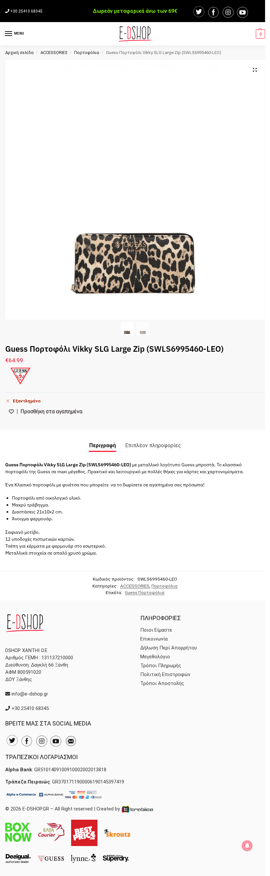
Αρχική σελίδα (19, 52)
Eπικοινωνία (154, 639)
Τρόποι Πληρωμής (160, 666)
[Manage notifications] (247, 845)
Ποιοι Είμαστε (156, 630)
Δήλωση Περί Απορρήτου (168, 648)
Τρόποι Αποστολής (162, 683)
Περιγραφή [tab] (102, 445)
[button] (259, 34)
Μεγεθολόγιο (155, 657)
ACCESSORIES (54, 52)
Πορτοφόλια (86, 52)
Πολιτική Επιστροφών (165, 674)
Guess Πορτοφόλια (144, 592)
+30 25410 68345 (26, 11)
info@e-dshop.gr (30, 694)
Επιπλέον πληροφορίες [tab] (153, 445)
